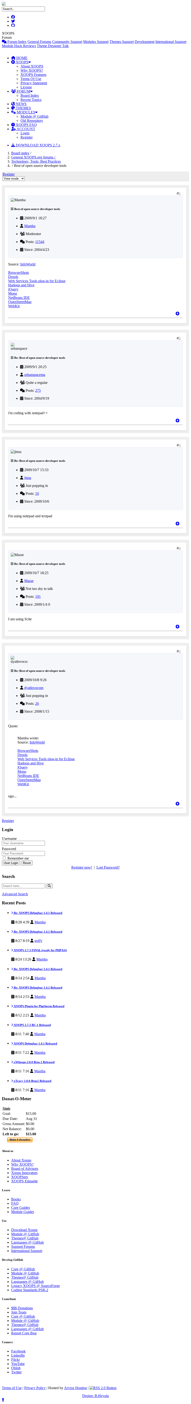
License (26, 87)
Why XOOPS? (31, 70)
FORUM (23, 91)
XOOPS (21, 62)
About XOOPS (31, 66)
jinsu (27, 478)
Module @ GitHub (34, 116)
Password (9, 849)
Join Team (18, 1312)
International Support (170, 42)
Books (16, 1199)
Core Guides (20, 1208)
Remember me (18, 858)
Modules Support (96, 42)
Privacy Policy (35, 1388)
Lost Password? (108, 867)
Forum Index (17, 42)
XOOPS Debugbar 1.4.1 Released (35, 1043)
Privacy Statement (33, 83)
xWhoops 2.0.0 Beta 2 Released (34, 1062)
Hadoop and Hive (21, 285)
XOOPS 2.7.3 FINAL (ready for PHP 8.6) (40, 950)
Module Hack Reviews (19, 46)
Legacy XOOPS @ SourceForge (35, 1286)
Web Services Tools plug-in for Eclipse (36, 281)
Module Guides (22, 1212)
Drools (13, 277)
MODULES (25, 112)
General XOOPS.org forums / (33, 157)
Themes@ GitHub (24, 1238)
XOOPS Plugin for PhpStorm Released (38, 1006)
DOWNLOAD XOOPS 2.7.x (37, 145)
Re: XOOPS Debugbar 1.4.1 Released (37, 913)
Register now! (81, 867)
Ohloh (15, 1368)
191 (38, 596)
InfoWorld (27, 264)
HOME (21, 58)
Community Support (67, 42)
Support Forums (23, 1247)
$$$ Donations (22, 1308)
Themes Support (121, 42)
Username (9, 839)
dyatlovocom (33, 688)
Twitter (16, 1372)
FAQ (15, 1203)
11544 (39, 242)
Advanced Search (15, 894)
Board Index (29, 95)
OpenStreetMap (19, 302)
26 (37, 703)
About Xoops (21, 1160)
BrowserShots (18, 273)
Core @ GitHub (23, 1269)
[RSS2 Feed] (102, 1388)
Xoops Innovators (24, 1173)
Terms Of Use (30, 79)
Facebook (18, 1351)
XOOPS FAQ (26, 125)
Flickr (15, 1360)
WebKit (14, 306)
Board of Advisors (24, 1169)
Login (24, 133)
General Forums (39, 42)
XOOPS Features (33, 75)
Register (26, 137)
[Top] (177, 314)
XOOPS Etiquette (24, 1181)
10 (37, 493)
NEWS (21, 104)
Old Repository (31, 121)
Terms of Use (12, 1388)
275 (38, 390)
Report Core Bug (24, 1333)
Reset (27, 863)
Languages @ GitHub (27, 1242)
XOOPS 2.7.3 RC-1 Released (32, 1025)
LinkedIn (18, 1355)
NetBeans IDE (19, 298)
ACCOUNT (25, 129)
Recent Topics (30, 100)
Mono (12, 293)
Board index (20, 153)
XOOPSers (19, 1177)
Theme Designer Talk (53, 46)
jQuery (13, 289)
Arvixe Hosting (75, 1388)
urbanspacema (34, 375)
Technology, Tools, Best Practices (36, 161)
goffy (38, 941)
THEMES (23, 108)
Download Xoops (24, 1230)
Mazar (29, 581)
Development (144, 42)
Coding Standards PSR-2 (29, 1290)
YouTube (18, 1364)
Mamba (29, 226)
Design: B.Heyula (95, 1396)
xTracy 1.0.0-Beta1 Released (32, 1081)
